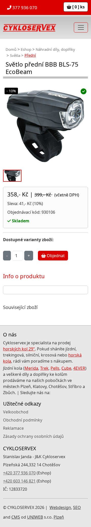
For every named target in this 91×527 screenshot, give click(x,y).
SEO (77, 507)
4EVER (79, 368)
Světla (15, 55)
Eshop (26, 49)
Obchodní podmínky (22, 420)
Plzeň (59, 517)
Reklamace (13, 428)
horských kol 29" (19, 349)
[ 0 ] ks (78, 7)
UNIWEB (35, 517)
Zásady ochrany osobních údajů (33, 436)
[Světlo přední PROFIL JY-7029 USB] (45, 126)
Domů (11, 49)
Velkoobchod (15, 412)
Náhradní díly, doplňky (55, 49)
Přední (30, 55)
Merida (31, 368)
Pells (55, 368)
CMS (15, 517)
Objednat (55, 255)
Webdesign (60, 507)
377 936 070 (24, 7)
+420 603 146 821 (19, 481)
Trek (44, 368)
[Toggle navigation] (81, 27)
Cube (66, 368)
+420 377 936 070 (19, 473)
